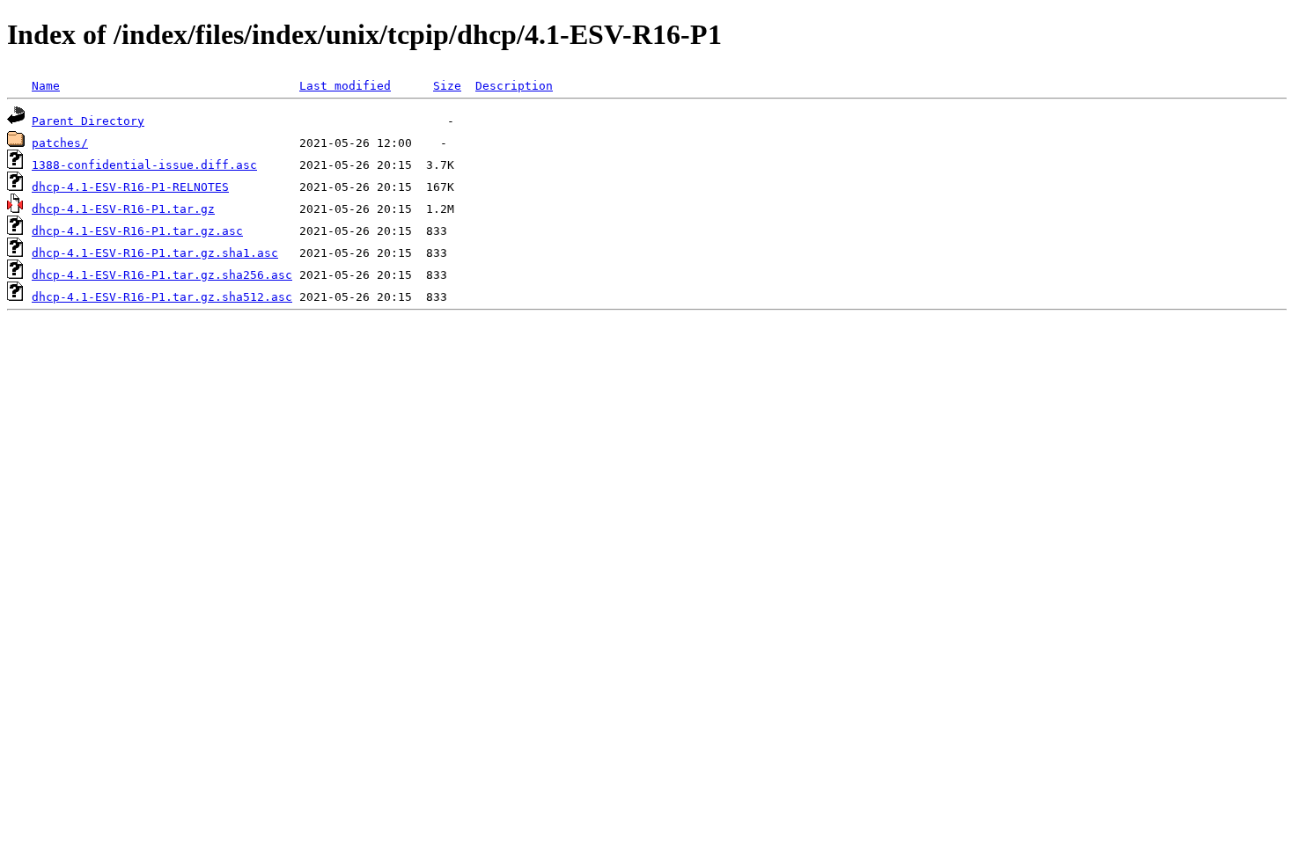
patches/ (60, 143)
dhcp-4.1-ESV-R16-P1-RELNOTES (130, 187)
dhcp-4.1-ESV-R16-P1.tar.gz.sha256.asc (162, 275)
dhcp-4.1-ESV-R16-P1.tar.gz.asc (137, 231)
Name (46, 85)
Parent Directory (88, 121)
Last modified (345, 85)
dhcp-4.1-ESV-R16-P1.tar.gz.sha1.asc (155, 253)
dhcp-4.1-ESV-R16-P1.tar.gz (123, 209)
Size (447, 85)
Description (514, 85)
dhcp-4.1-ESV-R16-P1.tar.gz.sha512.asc (162, 296)
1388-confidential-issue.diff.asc (144, 165)
